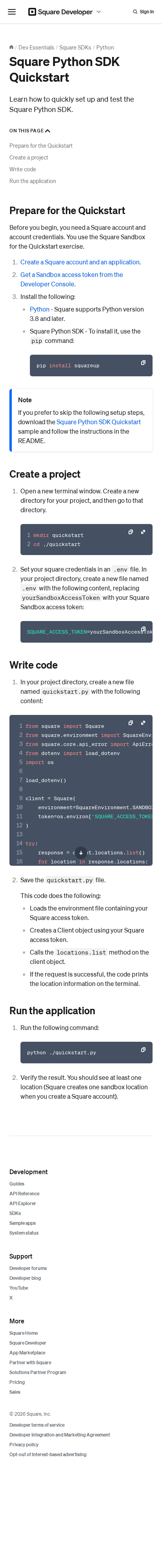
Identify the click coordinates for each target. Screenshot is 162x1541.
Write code (22, 168)
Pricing (17, 1382)
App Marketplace (27, 1353)
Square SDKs (75, 47)
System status (24, 1233)
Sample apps (22, 1223)
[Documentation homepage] (11, 47)
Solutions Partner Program (37, 1372)
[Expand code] (143, 532)
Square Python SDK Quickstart (99, 422)
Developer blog (25, 1278)
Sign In (147, 12)
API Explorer (22, 1203)
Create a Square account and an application (80, 262)
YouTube (18, 1288)
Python (105, 47)
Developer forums (28, 1268)
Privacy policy (24, 1445)
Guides (16, 1184)
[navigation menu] (12, 11)
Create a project (28, 157)
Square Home (23, 1333)
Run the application (32, 180)
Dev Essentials (36, 47)
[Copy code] (143, 362)
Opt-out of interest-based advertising (48, 1454)
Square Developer (27, 1343)
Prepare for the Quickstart (41, 145)
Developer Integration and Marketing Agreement (59, 1435)
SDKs (15, 1213)
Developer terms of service (36, 1425)
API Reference (24, 1194)
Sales (14, 1392)
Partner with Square (30, 1362)
